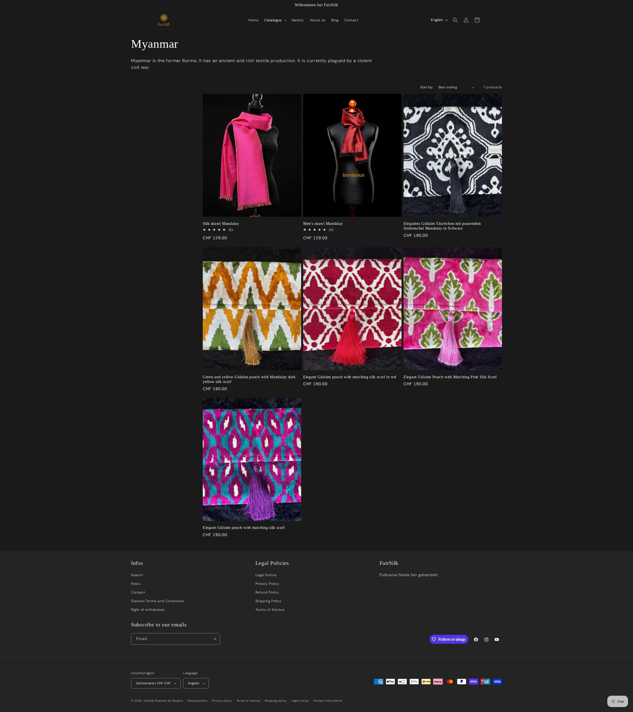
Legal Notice (266, 575)
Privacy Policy (267, 583)
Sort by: (426, 87)
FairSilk (149, 700)
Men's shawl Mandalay (323, 223)
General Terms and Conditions (157, 601)
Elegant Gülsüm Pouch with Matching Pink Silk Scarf (450, 377)
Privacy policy (222, 700)
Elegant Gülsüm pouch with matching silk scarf (244, 527)
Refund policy (197, 700)
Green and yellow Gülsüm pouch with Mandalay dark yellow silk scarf (249, 379)
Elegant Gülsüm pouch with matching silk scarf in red (349, 377)
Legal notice (300, 700)
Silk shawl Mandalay (221, 223)
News (135, 583)
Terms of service (248, 700)
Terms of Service (270, 609)
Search (137, 575)
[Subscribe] (214, 639)
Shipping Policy (268, 601)
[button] (274, 20)
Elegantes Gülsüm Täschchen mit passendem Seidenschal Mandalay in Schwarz (442, 225)
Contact (138, 592)
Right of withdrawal (147, 609)
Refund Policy (267, 592)
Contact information (327, 700)
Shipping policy (276, 700)
